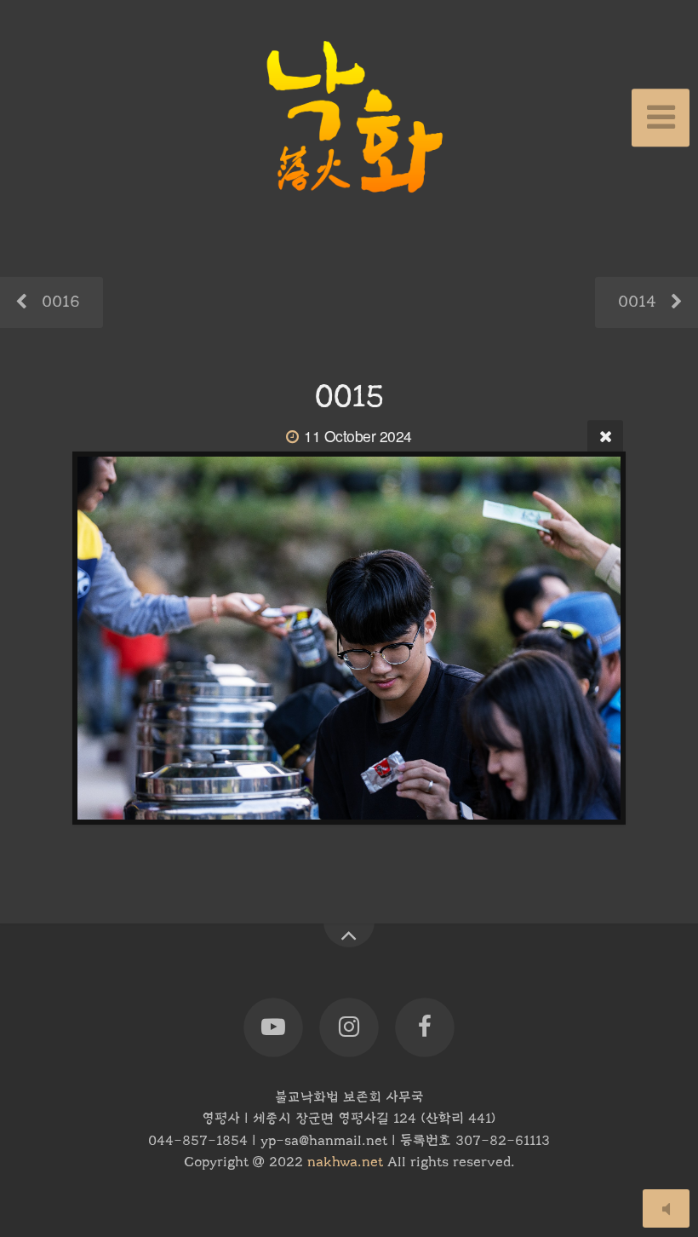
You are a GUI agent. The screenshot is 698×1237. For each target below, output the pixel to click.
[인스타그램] (349, 1028)
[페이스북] (425, 1028)
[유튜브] (273, 1028)
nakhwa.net (345, 1162)
